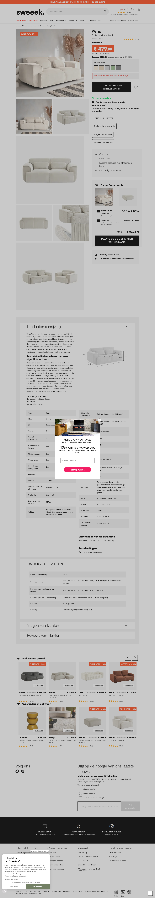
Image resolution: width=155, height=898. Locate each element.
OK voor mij (38, 886)
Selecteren (14, 886)
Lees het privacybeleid (11, 879)
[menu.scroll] (150, 893)
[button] (4, 890)
